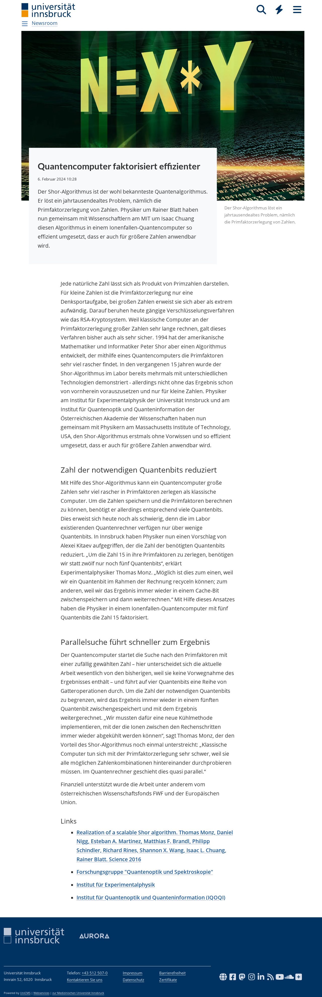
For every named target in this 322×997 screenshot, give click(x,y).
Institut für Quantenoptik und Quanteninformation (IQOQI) (150, 897)
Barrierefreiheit (172, 972)
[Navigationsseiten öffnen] (24, 23)
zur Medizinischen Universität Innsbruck (78, 993)
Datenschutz (133, 979)
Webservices (41, 993)
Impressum (132, 972)
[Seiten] (297, 10)
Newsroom (45, 23)
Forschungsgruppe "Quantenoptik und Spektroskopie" (144, 871)
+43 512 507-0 (95, 972)
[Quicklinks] (279, 10)
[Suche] (261, 10)
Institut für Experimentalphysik (115, 884)
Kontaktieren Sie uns (84, 979)
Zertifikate (168, 979)
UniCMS (25, 993)
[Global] (279, 10)
